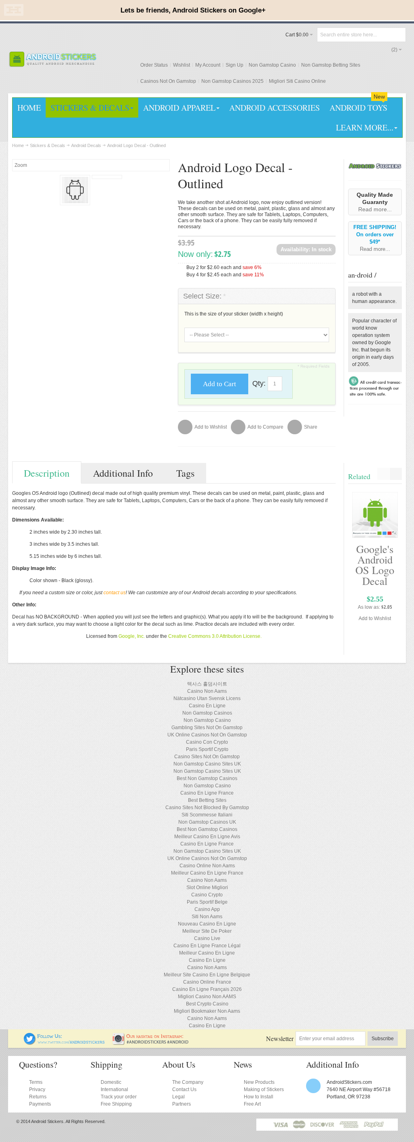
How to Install (258, 1097)
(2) (394, 50)
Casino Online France (207, 982)
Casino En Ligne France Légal (207, 946)
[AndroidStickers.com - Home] (52, 59)
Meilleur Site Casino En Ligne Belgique (207, 975)
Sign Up (234, 65)
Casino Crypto (207, 895)
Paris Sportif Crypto (207, 749)
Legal (178, 1097)
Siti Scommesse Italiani (207, 815)
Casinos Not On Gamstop (168, 81)
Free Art (252, 1104)
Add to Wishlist (375, 618)
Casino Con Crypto (207, 742)
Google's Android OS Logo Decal (374, 565)
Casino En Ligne (207, 706)
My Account (207, 65)
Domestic (111, 1082)
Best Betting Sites (207, 800)
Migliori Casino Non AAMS (207, 996)
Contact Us (184, 1089)
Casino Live (207, 938)
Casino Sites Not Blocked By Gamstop (207, 807)
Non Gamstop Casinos (207, 713)
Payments (40, 1104)
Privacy (37, 1089)
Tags (185, 473)
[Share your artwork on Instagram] (153, 1036)
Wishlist (181, 65)
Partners (181, 1104)
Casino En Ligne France (207, 793)
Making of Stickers (264, 1089)
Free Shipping (116, 1104)
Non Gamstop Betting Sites (330, 65)
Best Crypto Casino (207, 1004)
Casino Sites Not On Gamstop (207, 756)
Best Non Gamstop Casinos (207, 778)
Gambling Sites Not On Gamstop (207, 727)
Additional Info (123, 473)
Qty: (259, 383)
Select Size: (204, 296)
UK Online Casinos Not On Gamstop (207, 735)
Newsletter (280, 1038)
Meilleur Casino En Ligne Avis (207, 836)
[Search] (398, 34)
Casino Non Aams (207, 691)
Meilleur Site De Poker (207, 931)
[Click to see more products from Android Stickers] (375, 166)
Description (47, 473)
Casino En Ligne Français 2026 (207, 989)
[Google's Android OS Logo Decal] (375, 515)
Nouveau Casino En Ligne (207, 924)
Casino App (207, 909)
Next (396, 474)
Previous (383, 474)
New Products (259, 1082)
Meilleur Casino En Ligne (207, 953)
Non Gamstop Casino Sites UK (207, 764)
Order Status (154, 65)
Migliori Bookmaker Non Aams (207, 1011)
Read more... (375, 209)
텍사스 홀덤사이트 (207, 684)
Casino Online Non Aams (207, 866)
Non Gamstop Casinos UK (207, 822)
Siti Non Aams (207, 916)
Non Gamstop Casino (272, 65)
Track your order (119, 1097)
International (114, 1089)
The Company (187, 1082)
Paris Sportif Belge (207, 902)
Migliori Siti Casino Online (297, 81)
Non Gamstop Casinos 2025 (232, 81)
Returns (37, 1097)
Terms (35, 1082)
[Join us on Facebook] (18, 1036)
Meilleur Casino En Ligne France (207, 873)
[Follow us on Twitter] (64, 1036)
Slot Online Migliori (207, 887)
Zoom (21, 165)
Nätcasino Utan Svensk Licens (207, 698)
